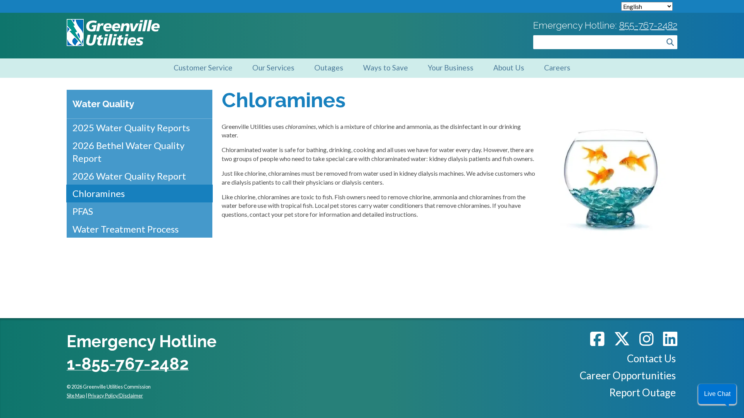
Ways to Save (385, 67)
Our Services (273, 67)
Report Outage (642, 392)
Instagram (646, 339)
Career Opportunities (628, 375)
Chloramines (98, 193)
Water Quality (103, 104)
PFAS (82, 211)
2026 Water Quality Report (129, 176)
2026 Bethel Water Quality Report (128, 152)
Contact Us (651, 358)
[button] (717, 394)
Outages (328, 67)
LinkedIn (670, 339)
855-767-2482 (648, 25)
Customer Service (203, 67)
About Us (508, 67)
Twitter (622, 339)
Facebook (597, 339)
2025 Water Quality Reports (131, 127)
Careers (557, 67)
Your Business (451, 67)
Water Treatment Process (125, 229)
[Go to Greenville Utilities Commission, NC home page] (113, 23)
